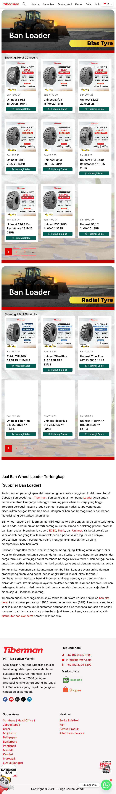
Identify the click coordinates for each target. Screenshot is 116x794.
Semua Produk (69, 728)
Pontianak (9, 745)
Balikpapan (10, 737)
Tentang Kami (65, 4)
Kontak (78, 4)
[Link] (105, 767)
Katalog (36, 4)
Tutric (61, 530)
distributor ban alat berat (17, 616)
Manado (8, 750)
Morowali (9, 758)
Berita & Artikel (69, 720)
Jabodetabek (11, 724)
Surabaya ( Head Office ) (19, 720)
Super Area (48, 4)
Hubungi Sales (22, 109)
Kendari (8, 754)
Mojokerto (9, 733)
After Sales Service (72, 733)
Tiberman (40, 497)
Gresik (7, 728)
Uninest (77, 530)
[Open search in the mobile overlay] (24, 3)
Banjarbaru (10, 741)
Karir (97, 4)
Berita (88, 4)
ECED (52, 530)
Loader (87, 497)
